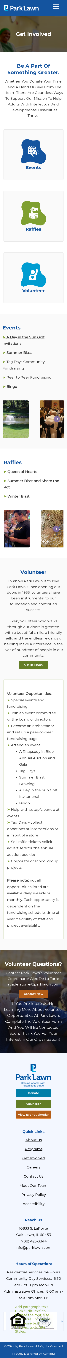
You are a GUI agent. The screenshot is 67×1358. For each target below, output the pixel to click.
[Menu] (56, 6)
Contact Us (33, 1176)
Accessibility (33, 1203)
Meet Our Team (33, 1185)
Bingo (10, 386)
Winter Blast (17, 496)
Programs (33, 1149)
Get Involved (33, 1158)
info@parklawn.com (33, 1247)
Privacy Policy (33, 1194)
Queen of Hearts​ (20, 471)
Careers (33, 1167)
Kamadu (49, 1353)
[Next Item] (57, 419)
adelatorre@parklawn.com (36, 984)
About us (33, 1140)
